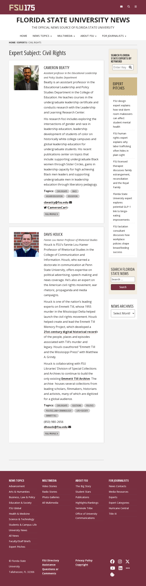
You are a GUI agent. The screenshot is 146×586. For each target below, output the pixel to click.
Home (23, 35)
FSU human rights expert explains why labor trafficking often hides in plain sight (122, 144)
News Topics (41, 35)
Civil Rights (62, 191)
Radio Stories (49, 491)
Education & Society (20, 502)
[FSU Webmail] (121, 7)
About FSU (87, 35)
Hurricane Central (119, 508)
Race (74, 191)
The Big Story (83, 486)
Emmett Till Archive (75, 379)
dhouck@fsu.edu (55, 427)
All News (14, 535)
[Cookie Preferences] (112, 574)
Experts (22, 42)
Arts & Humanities (19, 491)
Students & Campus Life (23, 524)
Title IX (113, 513)
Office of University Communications (86, 516)
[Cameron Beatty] (26, 77)
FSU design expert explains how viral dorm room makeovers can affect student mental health (122, 113)
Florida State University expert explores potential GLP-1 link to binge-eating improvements (122, 206)
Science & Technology (21, 519)
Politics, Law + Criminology (58, 410)
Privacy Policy (84, 560)
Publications (82, 497)
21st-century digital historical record (70, 332)
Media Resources (118, 491)
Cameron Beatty (56, 67)
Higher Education (54, 196)
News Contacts (117, 486)
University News (18, 530)
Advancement (17, 486)
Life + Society (82, 410)
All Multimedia (50, 502)
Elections (76, 405)
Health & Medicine (19, 513)
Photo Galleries (50, 497)
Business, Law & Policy (22, 497)
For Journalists (113, 35)
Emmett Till (51, 415)
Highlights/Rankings (86, 502)
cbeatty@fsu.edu (56, 202)
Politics (89, 405)
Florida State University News (73, 19)
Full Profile (50, 214)
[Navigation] (135, 7)
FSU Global (15, 508)
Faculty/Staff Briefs (20, 541)
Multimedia (65, 35)
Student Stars (83, 491)
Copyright (81, 564)
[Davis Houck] (26, 244)
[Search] (128, 7)
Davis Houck (53, 234)
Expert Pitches (17, 546)
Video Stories (49, 486)
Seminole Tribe (84, 508)
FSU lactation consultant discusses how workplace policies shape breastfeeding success (121, 239)
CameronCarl (57, 207)
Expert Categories (119, 502)
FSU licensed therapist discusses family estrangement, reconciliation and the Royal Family (122, 174)
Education (72, 196)
